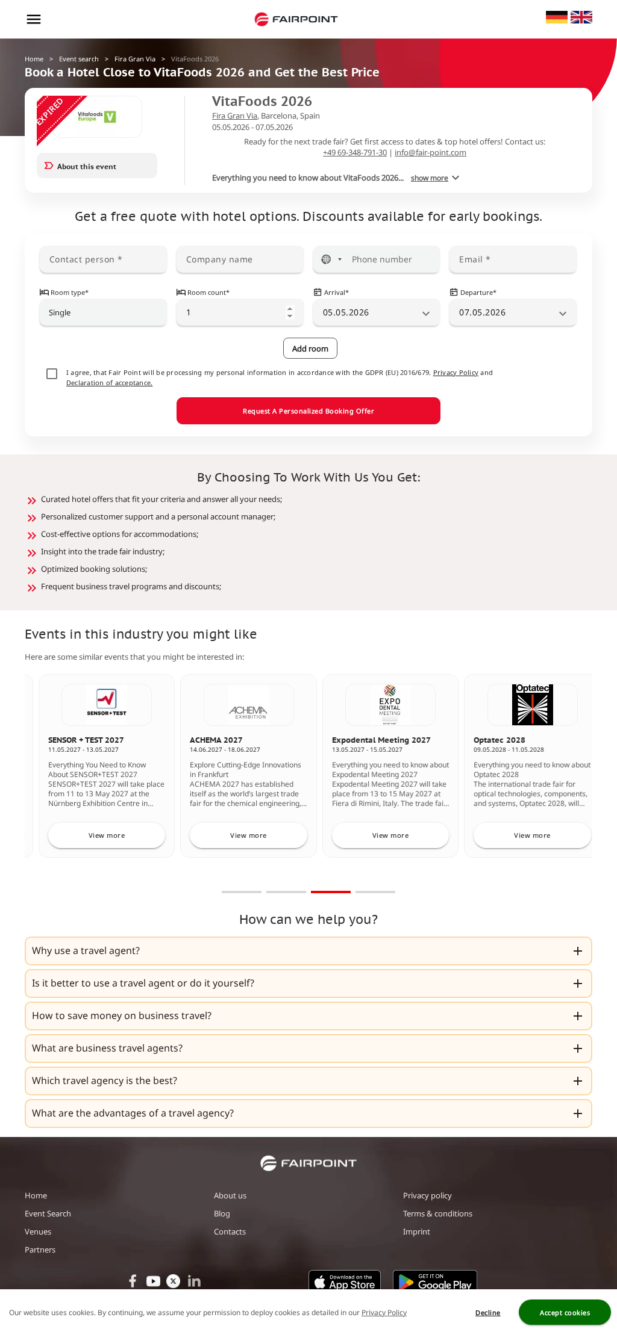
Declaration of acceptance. (109, 382)
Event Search (48, 1213)
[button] (308, 951)
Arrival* (336, 292)
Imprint (416, 1231)
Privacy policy (427, 1195)
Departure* (478, 292)
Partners (40, 1249)
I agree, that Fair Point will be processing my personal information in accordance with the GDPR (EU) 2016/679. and (279, 377)
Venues (38, 1231)
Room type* (70, 292)
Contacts (230, 1231)
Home (34, 58)
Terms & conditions (437, 1213)
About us (230, 1195)
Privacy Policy (456, 372)
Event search (79, 58)
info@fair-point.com (430, 152)
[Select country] (331, 259)
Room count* (208, 292)
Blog (222, 1213)
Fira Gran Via (134, 58)
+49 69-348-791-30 (355, 152)
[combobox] (104, 312)
